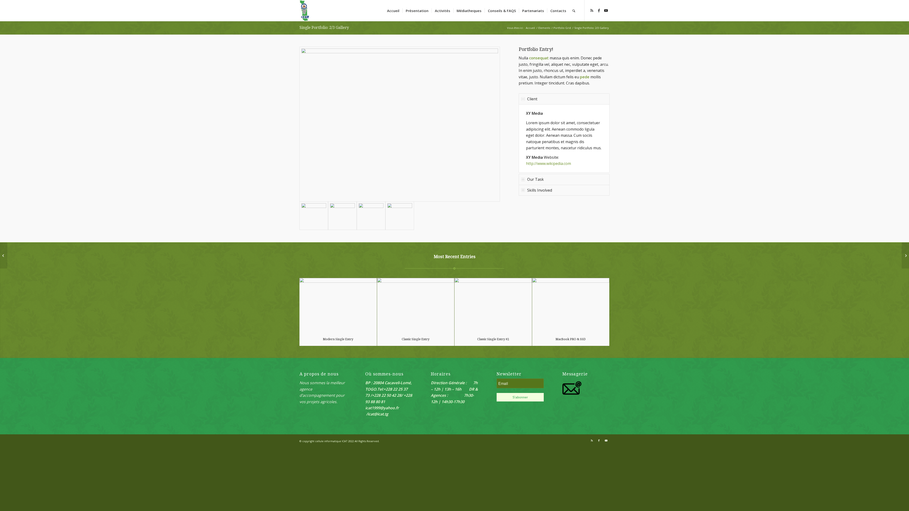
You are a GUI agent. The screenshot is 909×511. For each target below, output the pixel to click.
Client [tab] (532, 98)
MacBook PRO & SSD (571, 339)
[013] (371, 215)
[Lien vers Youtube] (606, 10)
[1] (399, 215)
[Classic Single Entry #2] (493, 305)
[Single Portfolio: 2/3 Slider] (905, 255)
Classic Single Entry (415, 339)
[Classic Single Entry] (415, 305)
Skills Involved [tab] (539, 190)
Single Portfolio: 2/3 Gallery (324, 27)
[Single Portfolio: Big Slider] (3, 255)
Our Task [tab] (535, 179)
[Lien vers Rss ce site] (591, 10)
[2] (399, 124)
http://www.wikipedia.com (548, 163)
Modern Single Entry (338, 339)
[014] (342, 215)
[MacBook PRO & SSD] (571, 305)
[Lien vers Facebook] (598, 10)
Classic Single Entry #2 (493, 339)
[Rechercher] (573, 10)
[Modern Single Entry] (338, 305)
